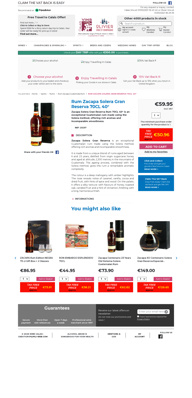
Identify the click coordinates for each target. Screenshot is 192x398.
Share (57, 152)
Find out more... (29, 33)
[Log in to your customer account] (119, 29)
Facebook (170, 3)
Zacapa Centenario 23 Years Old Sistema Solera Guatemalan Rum (114, 261)
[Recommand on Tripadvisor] (42, 11)
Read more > (151, 169)
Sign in (125, 30)
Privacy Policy (143, 319)
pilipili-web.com (38, 336)
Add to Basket (46, 279)
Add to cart (156, 146)
